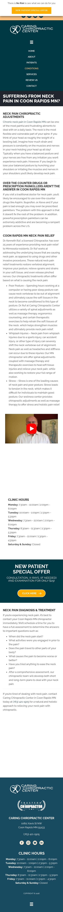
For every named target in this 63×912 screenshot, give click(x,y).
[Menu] (31, 904)
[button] (31, 429)
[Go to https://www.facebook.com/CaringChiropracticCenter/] (23, 16)
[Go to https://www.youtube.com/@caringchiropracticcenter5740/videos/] (35, 16)
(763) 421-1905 (21, 701)
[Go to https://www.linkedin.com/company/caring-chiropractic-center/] (41, 16)
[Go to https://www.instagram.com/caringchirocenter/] (29, 16)
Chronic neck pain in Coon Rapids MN (24, 121)
